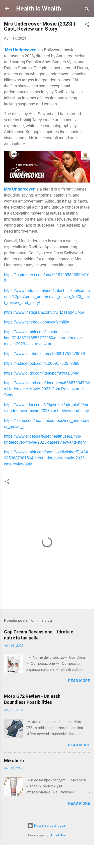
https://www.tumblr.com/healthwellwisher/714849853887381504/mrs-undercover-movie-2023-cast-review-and (46, 458)
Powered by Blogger (50, 825)
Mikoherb (14, 760)
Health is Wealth (38, 8)
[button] (87, 25)
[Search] (87, 10)
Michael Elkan (57, 835)
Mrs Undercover (20, 50)
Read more (79, 681)
